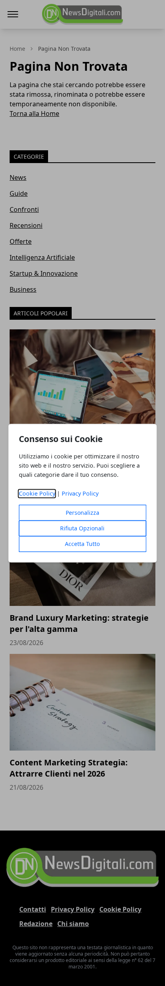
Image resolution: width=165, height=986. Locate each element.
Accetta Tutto (82, 544)
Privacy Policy (80, 493)
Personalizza (82, 512)
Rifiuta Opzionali (82, 528)
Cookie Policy (37, 493)
